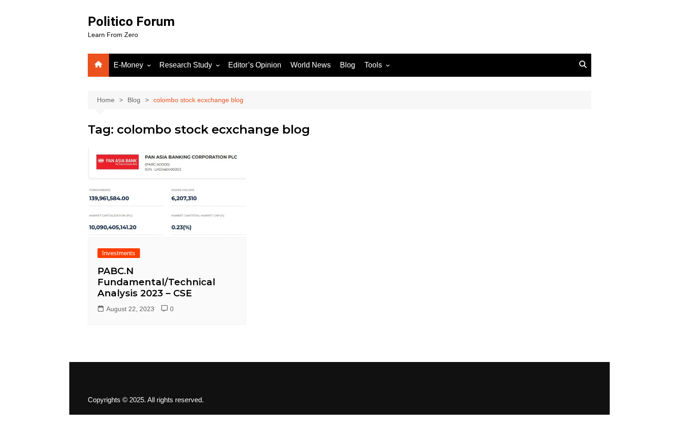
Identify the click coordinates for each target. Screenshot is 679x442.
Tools (373, 65)
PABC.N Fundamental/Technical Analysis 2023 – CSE (156, 282)
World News (311, 65)
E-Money (128, 65)
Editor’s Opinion (254, 65)
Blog (347, 65)
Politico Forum (131, 21)
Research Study (185, 65)
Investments (118, 253)
